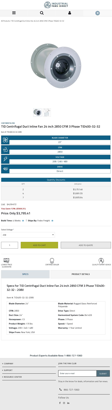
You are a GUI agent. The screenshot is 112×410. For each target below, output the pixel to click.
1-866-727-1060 (73, 355)
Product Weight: (17, 323)
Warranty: (63, 327)
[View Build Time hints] (23, 221)
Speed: (61, 323)
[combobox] (28, 234)
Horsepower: (15, 319)
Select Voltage (7, 229)
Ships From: (14, 332)
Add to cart (39, 245)
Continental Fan (8, 123)
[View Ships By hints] (52, 221)
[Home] (56, 5)
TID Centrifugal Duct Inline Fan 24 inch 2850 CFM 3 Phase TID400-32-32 (37, 21)
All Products (5, 21)
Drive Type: (63, 310)
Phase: (61, 319)
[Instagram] (64, 403)
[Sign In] (70, 13)
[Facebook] (60, 403)
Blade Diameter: (17, 303)
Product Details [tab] (81, 274)
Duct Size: (14, 315)
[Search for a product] (42, 13)
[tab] (56, 309)
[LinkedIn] (68, 403)
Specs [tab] (25, 274)
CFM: (11, 310)
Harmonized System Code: (71, 315)
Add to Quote (86, 245)
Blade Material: (65, 303)
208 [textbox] (4, 234)
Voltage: (13, 327)
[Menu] (14, 13)
